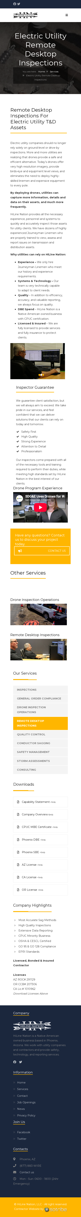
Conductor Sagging (33, 743)
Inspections (27, 689)
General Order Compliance (39, 698)
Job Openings (26, 1102)
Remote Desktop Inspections (35, 635)
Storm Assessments (33, 761)
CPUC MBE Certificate (39, 827)
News (21, 1109)
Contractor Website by (29, 1209)
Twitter (21, 1139)
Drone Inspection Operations (34, 600)
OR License (32, 889)
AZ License (32, 864)
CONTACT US (57, 551)
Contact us (27, 1172)
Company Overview (37, 814)
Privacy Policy (26, 1115)
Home (41, 71)
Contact (22, 1096)
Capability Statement (38, 802)
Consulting (26, 769)
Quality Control (31, 734)
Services (54, 71)
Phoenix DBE (33, 839)
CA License (32, 877)
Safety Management (33, 752)
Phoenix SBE (33, 852)
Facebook (23, 1132)
